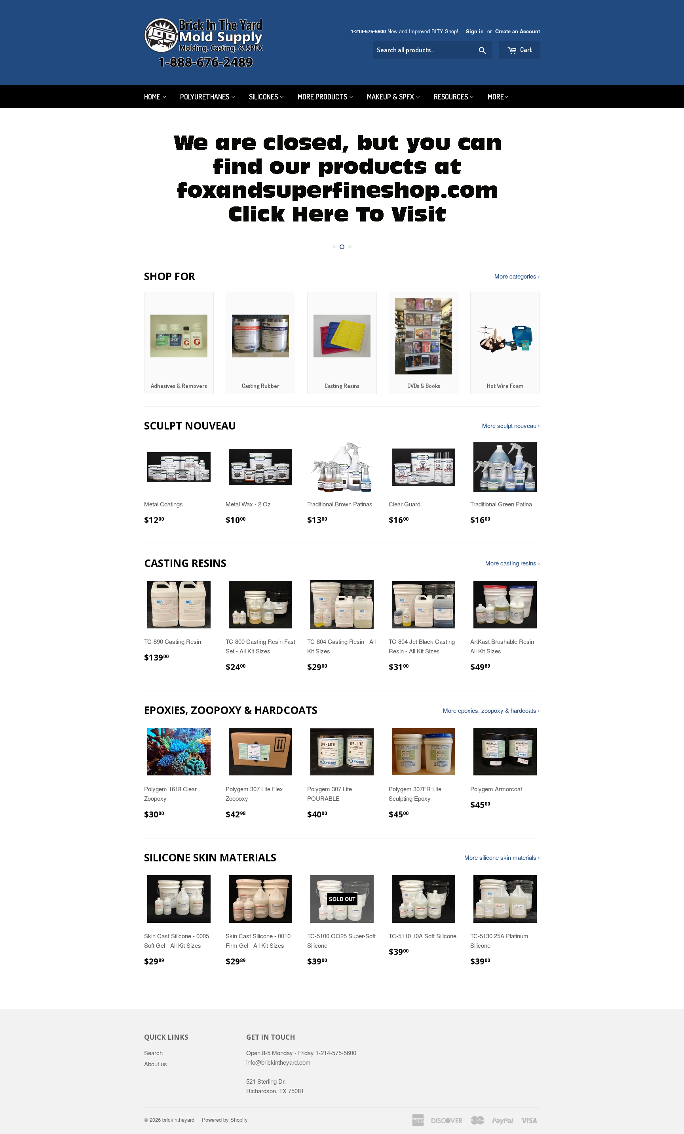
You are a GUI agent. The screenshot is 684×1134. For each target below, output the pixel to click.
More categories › (517, 276)
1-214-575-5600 (368, 31)
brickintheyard (178, 1119)
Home (153, 96)
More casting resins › (512, 563)
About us (155, 1064)
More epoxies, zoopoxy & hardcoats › (491, 710)
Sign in (475, 31)
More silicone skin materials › (502, 857)
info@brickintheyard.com (278, 1062)
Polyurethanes (205, 96)
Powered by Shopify (225, 1119)
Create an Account (517, 31)
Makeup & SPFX (391, 96)
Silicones (264, 96)
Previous (161, 179)
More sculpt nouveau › (511, 425)
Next (523, 179)
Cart (525, 49)
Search (153, 1052)
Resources (451, 96)
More (496, 96)
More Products (323, 96)
